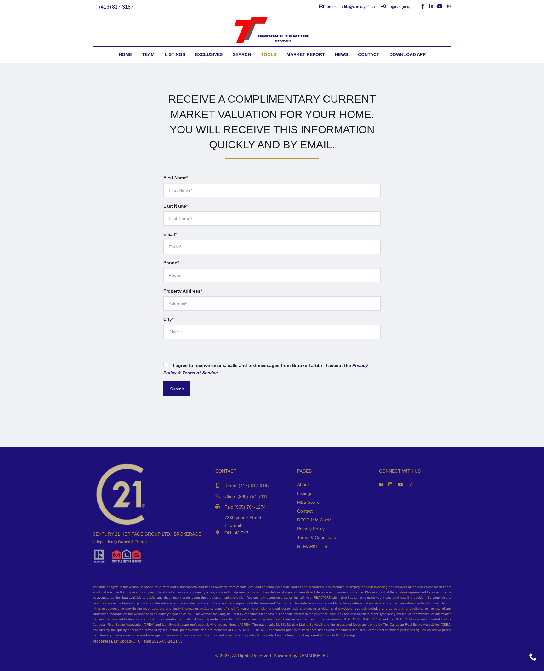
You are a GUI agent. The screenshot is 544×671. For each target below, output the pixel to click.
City (168, 319)
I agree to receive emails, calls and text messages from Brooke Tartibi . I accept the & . (265, 369)
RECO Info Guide (314, 519)
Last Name (175, 205)
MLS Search (309, 502)
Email (170, 234)
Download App (407, 54)
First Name (175, 177)
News (341, 54)
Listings (175, 54)
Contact (368, 54)
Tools (268, 54)
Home (125, 54)
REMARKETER (312, 546)
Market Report (305, 54)
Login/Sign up (399, 6)
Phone (171, 262)
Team (148, 54)
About (303, 484)
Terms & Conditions (316, 537)
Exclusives (209, 54)
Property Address (182, 290)
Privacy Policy (311, 528)
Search (242, 54)
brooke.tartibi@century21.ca (351, 6)
